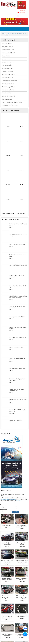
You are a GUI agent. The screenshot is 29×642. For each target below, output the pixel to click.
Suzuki (21, 199)
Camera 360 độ (6, 56)
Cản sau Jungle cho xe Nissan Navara (21, 578)
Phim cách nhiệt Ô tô (7, 65)
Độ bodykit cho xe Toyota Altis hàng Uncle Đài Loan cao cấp (18, 296)
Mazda (21, 141)
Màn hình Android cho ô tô (8, 52)
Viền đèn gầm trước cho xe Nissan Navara (22, 634)
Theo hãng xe (3, 504)
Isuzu (21, 184)
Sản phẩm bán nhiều (7, 43)
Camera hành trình (6, 59)
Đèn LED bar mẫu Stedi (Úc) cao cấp (7, 561)
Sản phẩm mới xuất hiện (8, 49)
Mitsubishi (21, 170)
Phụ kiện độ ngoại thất (7, 71)
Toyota (7, 126)
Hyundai (8, 155)
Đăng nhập (22, 10)
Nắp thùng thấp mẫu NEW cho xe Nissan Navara (7, 597)
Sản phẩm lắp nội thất (7, 68)
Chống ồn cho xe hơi (7, 99)
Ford (8, 170)
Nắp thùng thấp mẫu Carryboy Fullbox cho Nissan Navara (21, 597)
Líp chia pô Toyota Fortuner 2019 (17, 337)
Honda (21, 155)
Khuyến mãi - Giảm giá (7, 46)
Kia (7, 141)
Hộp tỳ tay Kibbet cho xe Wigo (16, 348)
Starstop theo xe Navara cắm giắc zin (22, 526)
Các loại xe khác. (21, 213)
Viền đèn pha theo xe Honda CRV (17, 368)
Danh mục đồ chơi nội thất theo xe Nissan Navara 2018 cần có (7, 616)
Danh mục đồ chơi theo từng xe (9, 105)
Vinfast (21, 126)
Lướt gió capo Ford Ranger (15, 420)
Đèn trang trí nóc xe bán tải (22, 543)
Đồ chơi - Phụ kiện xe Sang (8, 213)
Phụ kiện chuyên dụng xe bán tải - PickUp (17, 33)
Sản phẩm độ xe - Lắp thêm (8, 74)
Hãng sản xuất (3, 509)
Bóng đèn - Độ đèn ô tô (8, 62)
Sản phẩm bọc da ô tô (7, 77)
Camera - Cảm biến (6, 93)
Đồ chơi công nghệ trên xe (8, 87)
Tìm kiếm (15, 512)
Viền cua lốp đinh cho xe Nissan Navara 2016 (21, 561)
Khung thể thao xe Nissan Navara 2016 (7, 578)
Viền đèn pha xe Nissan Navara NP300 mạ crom (22, 615)
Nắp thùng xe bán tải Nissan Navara (8, 499)
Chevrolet (8, 184)
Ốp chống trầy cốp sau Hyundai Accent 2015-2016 (16, 389)
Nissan (7, 199)
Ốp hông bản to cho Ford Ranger (17, 316)
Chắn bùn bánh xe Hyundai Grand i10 (18, 234)
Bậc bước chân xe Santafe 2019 (17, 244)
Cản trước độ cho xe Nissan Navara (7, 543)
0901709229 (18, 500)
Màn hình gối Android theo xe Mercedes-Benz (16, 276)
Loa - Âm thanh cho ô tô (8, 90)
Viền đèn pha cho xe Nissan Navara (7, 634)
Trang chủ (4, 33)
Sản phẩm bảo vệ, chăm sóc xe (9, 80)
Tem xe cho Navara (7, 525)
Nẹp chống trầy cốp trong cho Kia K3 (18, 265)
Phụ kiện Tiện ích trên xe (8, 83)
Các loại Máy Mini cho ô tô (8, 96)
